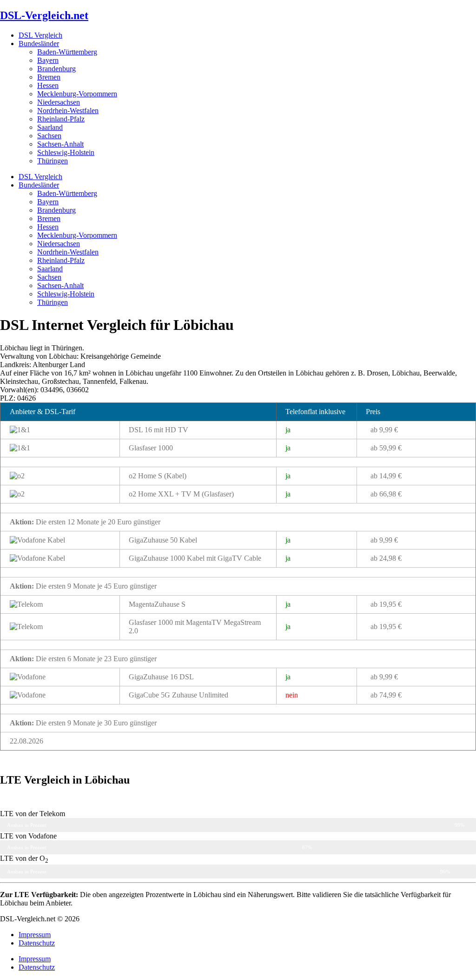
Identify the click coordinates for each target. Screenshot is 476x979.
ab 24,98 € (386, 558)
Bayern (48, 60)
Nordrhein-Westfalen (68, 110)
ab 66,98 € (386, 494)
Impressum (35, 935)
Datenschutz (37, 943)
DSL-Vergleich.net (44, 15)
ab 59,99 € (386, 448)
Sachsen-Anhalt (60, 144)
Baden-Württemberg (67, 52)
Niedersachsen (58, 102)
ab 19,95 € (386, 604)
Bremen (48, 77)
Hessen (48, 85)
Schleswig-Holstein (65, 152)
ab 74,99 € (386, 695)
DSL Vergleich (40, 35)
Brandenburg (56, 69)
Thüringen (52, 161)
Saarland (50, 127)
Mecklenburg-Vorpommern (77, 94)
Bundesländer (39, 43)
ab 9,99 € (384, 430)
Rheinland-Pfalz (61, 119)
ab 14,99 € (386, 476)
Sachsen (49, 136)
